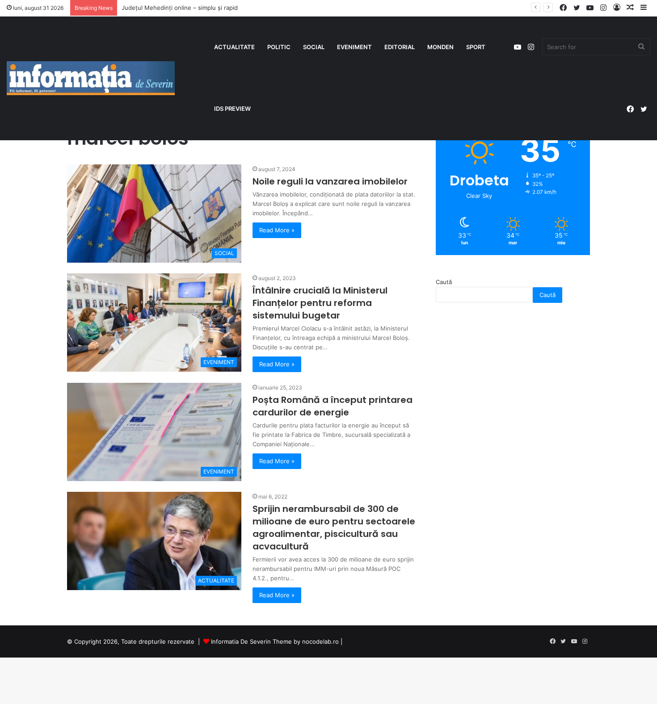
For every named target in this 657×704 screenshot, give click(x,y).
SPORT (475, 46)
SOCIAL (313, 46)
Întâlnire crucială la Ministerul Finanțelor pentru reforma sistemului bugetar (320, 303)
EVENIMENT (354, 46)
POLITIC (279, 46)
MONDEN (440, 46)
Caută (444, 281)
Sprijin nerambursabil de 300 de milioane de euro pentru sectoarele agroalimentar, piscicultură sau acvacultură (334, 528)
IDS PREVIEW (232, 108)
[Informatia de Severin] (91, 78)
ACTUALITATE (234, 46)
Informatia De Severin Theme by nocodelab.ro (275, 641)
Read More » (277, 230)
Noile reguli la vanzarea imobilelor (330, 181)
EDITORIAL (399, 46)
